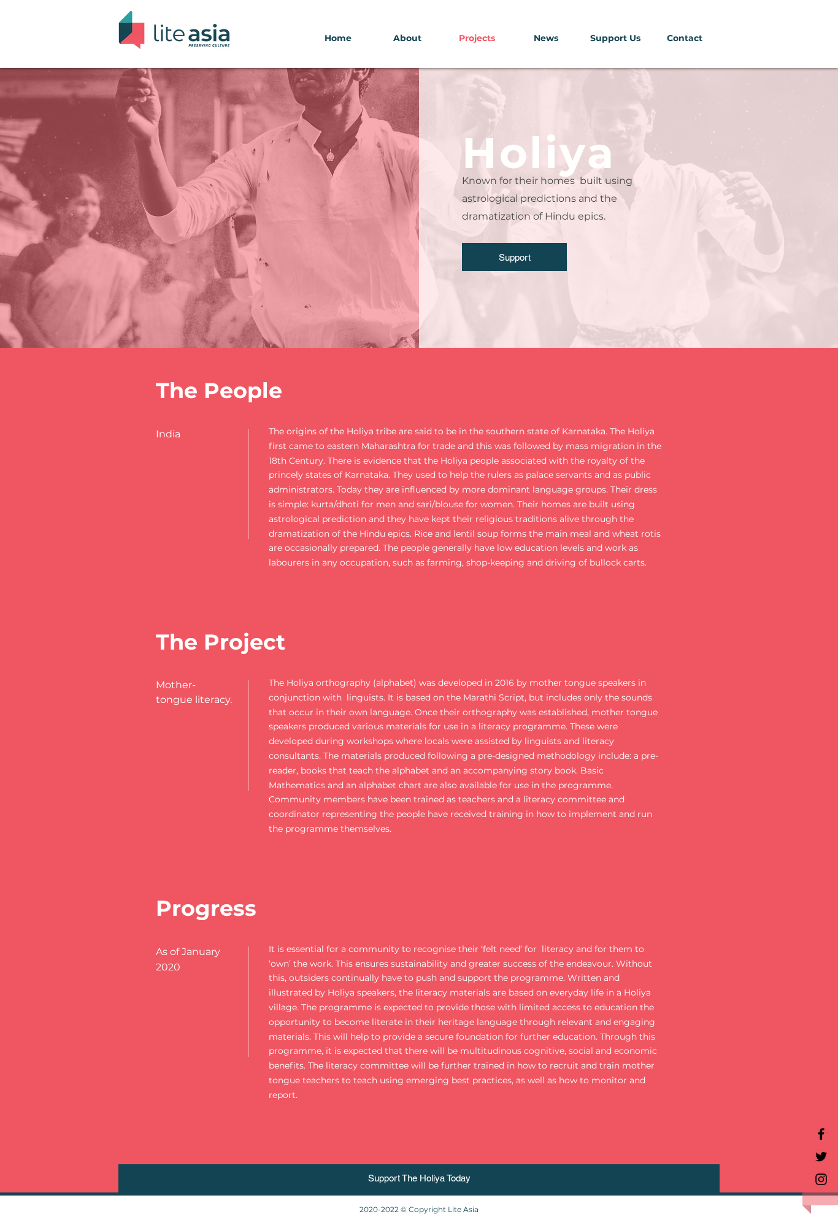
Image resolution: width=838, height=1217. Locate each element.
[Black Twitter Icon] (821, 1156)
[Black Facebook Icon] (821, 1134)
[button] (407, 38)
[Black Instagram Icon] (821, 1179)
